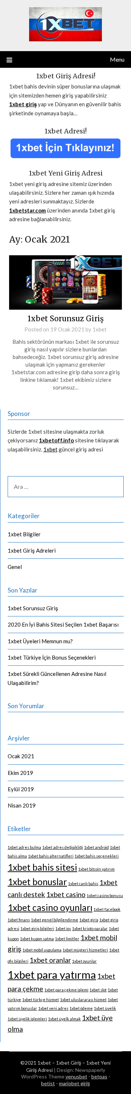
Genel (15, 566)
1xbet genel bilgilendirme (54, 919)
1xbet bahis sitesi (42, 867)
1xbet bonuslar (37, 881)
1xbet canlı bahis (83, 883)
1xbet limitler (67, 938)
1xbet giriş (88, 919)
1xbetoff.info (56, 440)
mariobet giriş (74, 1083)
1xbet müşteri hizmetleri (85, 950)
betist (48, 1083)
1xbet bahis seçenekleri (97, 856)
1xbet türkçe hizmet (40, 999)
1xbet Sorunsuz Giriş (66, 318)
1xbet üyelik (105, 1008)
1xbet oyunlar (84, 961)
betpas (99, 1076)
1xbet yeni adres (53, 1008)
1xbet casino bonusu (105, 895)
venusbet (76, 1076)
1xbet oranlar (50, 960)
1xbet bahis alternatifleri (51, 856)
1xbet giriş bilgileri (37, 928)
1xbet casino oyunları (50, 907)
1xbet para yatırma (52, 974)
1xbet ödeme (81, 1008)
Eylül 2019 (21, 789)
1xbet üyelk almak (64, 1018)
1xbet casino (66, 894)
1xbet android (96, 847)
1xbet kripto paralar (90, 928)
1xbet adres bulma (24, 847)
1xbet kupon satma (37, 938)
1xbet (99, 329)
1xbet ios (63, 928)
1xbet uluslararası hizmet (83, 999)
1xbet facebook (107, 909)
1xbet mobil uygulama (42, 950)
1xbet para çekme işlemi (66, 989)
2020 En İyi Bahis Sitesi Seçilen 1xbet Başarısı (63, 624)
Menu (117, 59)
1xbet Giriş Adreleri (32, 550)
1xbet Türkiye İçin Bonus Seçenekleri (52, 657)
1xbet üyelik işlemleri (27, 1018)
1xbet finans (19, 919)
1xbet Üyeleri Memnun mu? (40, 641)
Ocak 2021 (21, 756)
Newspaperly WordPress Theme (63, 1073)
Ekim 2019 (20, 772)
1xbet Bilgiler (24, 534)
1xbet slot (98, 989)
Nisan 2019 (22, 805)
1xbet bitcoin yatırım (96, 869)
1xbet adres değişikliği (62, 847)
